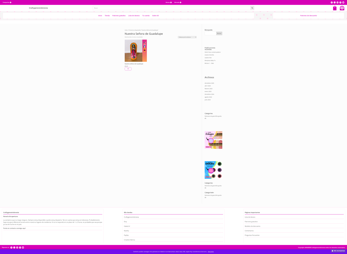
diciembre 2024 (209, 94)
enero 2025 (208, 91)
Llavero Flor (208, 58)
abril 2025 (208, 86)
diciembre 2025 (209, 83)
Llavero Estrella (209, 55)
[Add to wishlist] (128, 68)
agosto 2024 (208, 97)
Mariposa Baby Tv (210, 60)
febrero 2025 (208, 88)
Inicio (126, 30)
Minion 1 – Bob (209, 63)
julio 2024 (208, 100)
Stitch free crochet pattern (213, 52)
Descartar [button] (211, 251)
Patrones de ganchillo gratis (213, 116)
